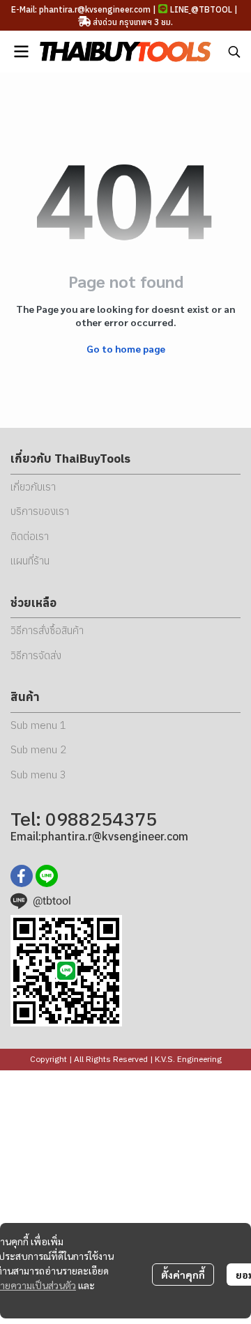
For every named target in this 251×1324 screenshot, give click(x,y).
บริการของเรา (39, 511)
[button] (234, 51)
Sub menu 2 (38, 749)
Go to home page (125, 348)
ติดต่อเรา (29, 536)
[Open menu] (21, 52)
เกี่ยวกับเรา (33, 486)
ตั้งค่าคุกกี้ (183, 1274)
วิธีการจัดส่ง (35, 655)
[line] (47, 876)
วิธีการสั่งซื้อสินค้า (47, 630)
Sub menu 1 (38, 725)
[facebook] (21, 876)
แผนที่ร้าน (30, 560)
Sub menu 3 (38, 774)
